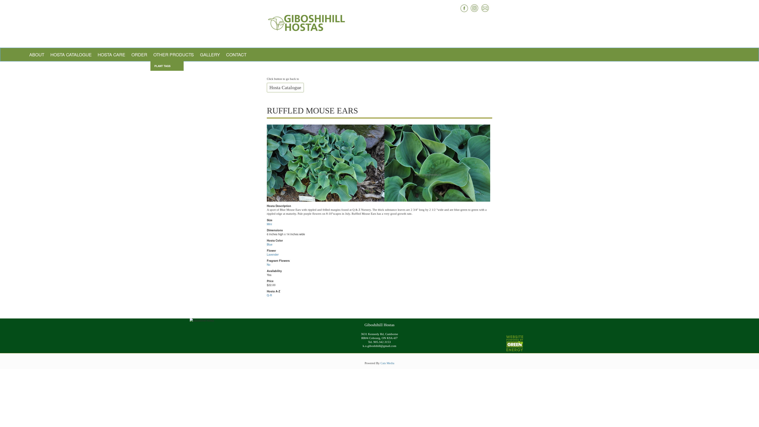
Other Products (173, 54)
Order (139, 54)
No (268, 264)
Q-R (269, 295)
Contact (236, 54)
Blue (269, 244)
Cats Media (387, 363)
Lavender (273, 254)
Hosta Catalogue (71, 54)
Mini (269, 224)
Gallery (210, 54)
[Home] (379, 22)
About (36, 54)
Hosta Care (111, 54)
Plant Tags (162, 66)
